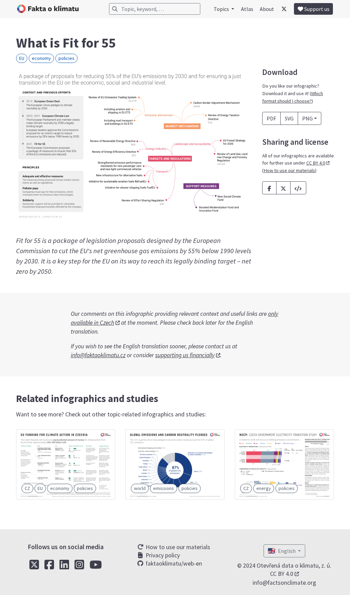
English (287, 550)
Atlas (247, 8)
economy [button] (41, 58)
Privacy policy (162, 555)
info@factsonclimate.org (284, 582)
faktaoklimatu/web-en (173, 563)
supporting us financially (185, 355)
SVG (289, 118)
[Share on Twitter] (283, 187)
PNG (307, 118)
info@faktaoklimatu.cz (98, 355)
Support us (316, 8)
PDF (271, 118)
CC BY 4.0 (315, 163)
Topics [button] (222, 8)
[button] (298, 187)
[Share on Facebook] (269, 187)
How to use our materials (289, 170)
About (267, 8)
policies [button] (66, 58)
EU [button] (21, 58)
